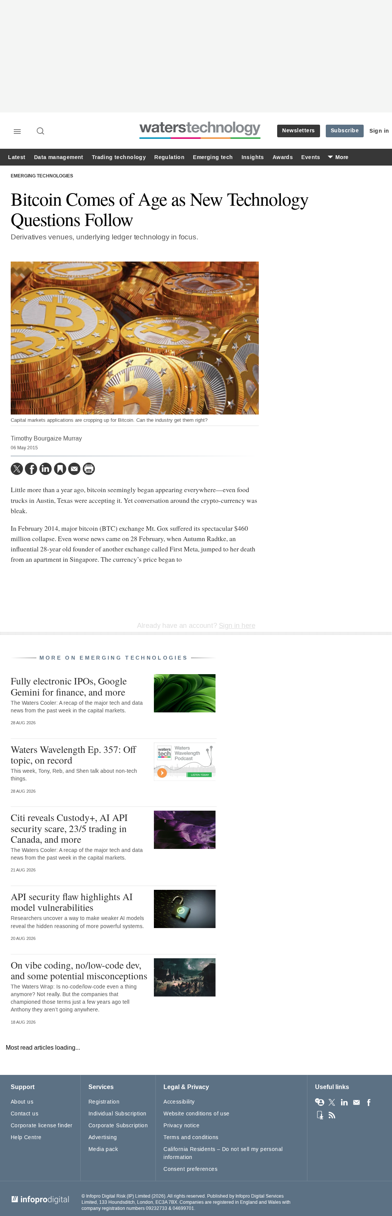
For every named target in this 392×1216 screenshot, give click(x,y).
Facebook (368, 1102)
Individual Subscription (117, 1113)
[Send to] (74, 469)
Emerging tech (213, 157)
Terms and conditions (190, 1137)
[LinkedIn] (45, 469)
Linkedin (344, 1102)
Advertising (102, 1137)
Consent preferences (190, 1169)
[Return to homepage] (200, 139)
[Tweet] (17, 469)
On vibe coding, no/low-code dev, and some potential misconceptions (79, 970)
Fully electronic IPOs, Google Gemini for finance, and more (69, 686)
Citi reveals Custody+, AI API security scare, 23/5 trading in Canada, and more (69, 828)
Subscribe (345, 131)
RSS (331, 1115)
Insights (253, 157)
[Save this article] (60, 469)
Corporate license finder (42, 1125)
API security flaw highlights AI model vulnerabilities (72, 901)
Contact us (24, 1113)
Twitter (331, 1102)
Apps (319, 1115)
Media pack (103, 1149)
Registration (103, 1101)
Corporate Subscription (118, 1125)
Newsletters (298, 131)
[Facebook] (31, 469)
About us (22, 1101)
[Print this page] (89, 469)
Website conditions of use (196, 1113)
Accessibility (178, 1101)
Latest (16, 157)
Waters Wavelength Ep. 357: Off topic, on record (73, 754)
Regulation (169, 157)
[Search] (41, 131)
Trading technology (119, 157)
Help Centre (26, 1137)
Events (310, 157)
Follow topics (319, 1102)
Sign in (379, 131)
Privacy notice (181, 1125)
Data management (58, 157)
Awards (283, 157)
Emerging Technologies (42, 176)
